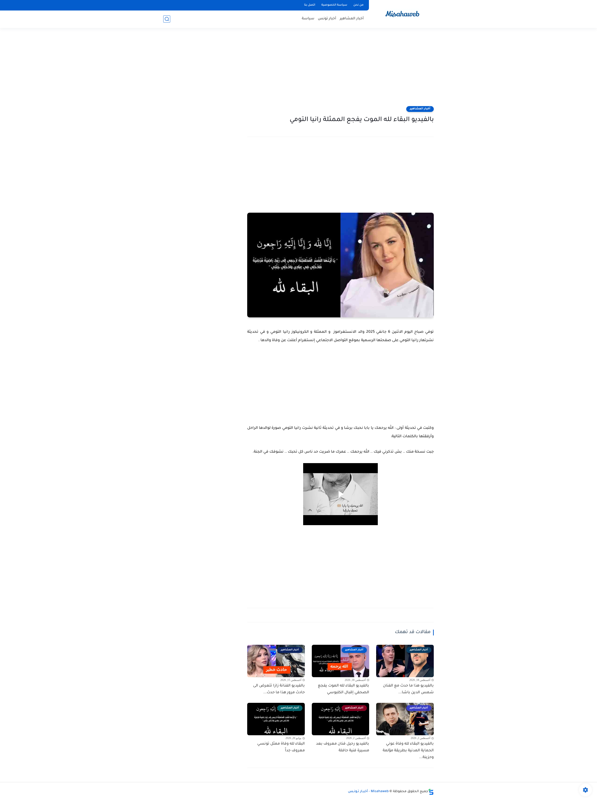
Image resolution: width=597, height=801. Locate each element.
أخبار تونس (327, 19)
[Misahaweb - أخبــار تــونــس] (402, 14)
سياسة (308, 19)
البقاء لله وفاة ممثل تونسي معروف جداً (281, 747)
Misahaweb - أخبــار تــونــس (368, 792)
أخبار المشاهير (352, 19)
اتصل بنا (309, 5)
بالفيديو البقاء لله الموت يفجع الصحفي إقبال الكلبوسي (343, 689)
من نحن (358, 5)
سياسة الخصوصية (334, 5)
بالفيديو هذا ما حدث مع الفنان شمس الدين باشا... (408, 689)
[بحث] (166, 19)
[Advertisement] (298, 70)
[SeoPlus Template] (431, 792)
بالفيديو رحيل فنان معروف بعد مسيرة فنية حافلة (342, 747)
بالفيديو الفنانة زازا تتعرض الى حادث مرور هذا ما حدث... (279, 689)
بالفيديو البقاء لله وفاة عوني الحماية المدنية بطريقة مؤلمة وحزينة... (408, 750)
